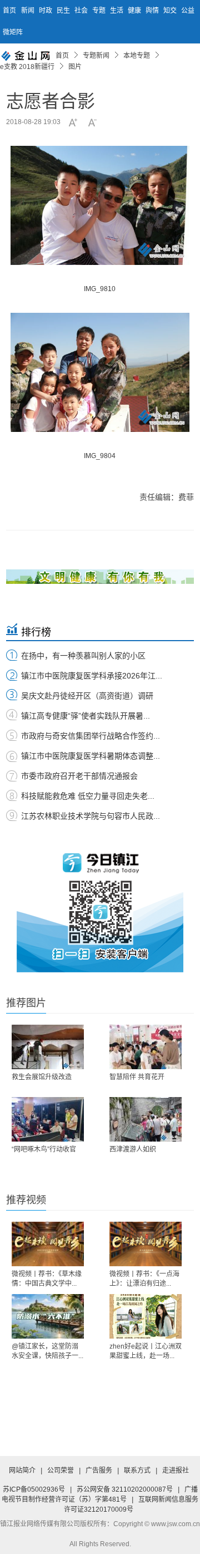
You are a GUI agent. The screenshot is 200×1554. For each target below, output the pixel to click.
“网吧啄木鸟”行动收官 (44, 1149)
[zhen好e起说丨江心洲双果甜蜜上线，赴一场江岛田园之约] (145, 1316)
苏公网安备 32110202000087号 (125, 1489)
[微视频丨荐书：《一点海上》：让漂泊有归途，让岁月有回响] (145, 1244)
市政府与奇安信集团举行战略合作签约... (90, 735)
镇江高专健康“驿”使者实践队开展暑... (85, 715)
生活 (117, 10)
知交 (170, 10)
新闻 (28, 10)
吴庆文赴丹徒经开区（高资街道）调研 (87, 695)
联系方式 (137, 1470)
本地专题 (136, 56)
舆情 (153, 10)
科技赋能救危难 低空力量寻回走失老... (87, 795)
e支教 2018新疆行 (27, 67)
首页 (9, 10)
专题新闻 (96, 56)
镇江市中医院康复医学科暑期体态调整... (90, 755)
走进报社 (175, 1470)
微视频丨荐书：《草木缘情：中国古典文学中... (47, 1278)
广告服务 (99, 1470)
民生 (64, 10)
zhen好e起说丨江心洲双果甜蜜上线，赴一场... (145, 1351)
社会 (81, 10)
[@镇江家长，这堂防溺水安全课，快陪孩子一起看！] (48, 1316)
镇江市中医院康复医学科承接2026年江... (91, 675)
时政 (46, 10)
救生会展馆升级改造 (42, 1077)
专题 (99, 10)
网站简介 (22, 1470)
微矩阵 (13, 32)
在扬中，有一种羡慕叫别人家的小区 (83, 655)
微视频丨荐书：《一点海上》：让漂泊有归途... (144, 1278)
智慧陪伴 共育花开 (136, 1077)
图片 (75, 67)
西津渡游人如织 (132, 1149)
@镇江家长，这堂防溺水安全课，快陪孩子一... (47, 1351)
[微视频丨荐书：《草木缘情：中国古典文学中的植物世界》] (48, 1244)
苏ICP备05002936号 (34, 1489)
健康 (135, 10)
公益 (187, 10)
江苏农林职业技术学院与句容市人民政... (90, 816)
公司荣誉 (60, 1470)
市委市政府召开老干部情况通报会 (79, 775)
